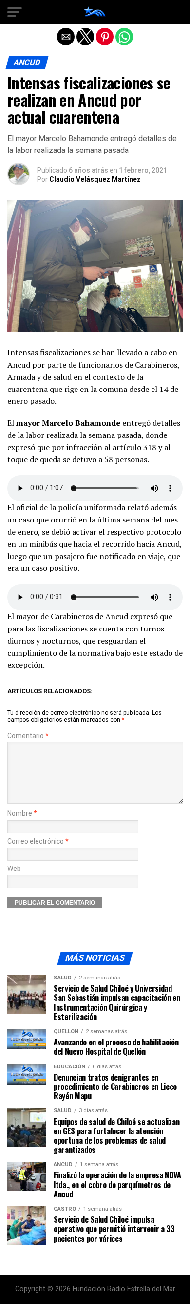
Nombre (22, 813)
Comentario (28, 735)
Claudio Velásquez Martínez (95, 179)
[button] (14, 12)
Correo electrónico (38, 841)
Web (14, 868)
